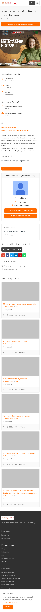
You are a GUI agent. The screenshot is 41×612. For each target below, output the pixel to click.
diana (6, 499)
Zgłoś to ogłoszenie (10, 269)
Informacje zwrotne (7, 558)
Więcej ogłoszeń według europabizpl (16, 266)
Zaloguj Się (5, 535)
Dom (2, 19)
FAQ (2, 555)
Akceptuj (8, 607)
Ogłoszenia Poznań (7, 582)
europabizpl (8, 310)
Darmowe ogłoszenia (8, 588)
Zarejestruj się (6, 538)
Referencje (5, 552)
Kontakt (4, 561)
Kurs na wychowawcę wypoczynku (16, 416)
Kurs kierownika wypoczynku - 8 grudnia (19, 453)
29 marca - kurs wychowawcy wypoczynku (19, 304)
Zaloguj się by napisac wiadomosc (19, 24)
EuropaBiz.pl (20, 198)
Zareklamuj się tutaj (7, 572)
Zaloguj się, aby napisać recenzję (11, 169)
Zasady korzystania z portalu (10, 578)
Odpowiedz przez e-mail (19, 216)
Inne (19, 19)
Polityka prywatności (8, 575)
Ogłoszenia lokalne (7, 585)
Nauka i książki (11, 19)
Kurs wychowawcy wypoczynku (15, 341)
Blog (3, 549)
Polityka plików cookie (10, 602)
